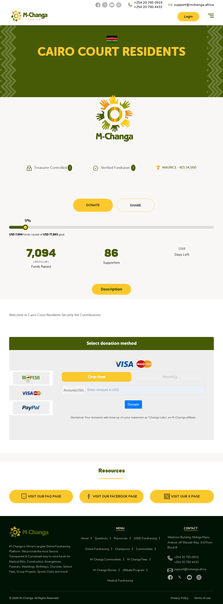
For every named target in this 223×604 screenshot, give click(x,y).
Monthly (170, 377)
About (85, 538)
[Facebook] (97, 4)
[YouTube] (111, 4)
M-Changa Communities (105, 560)
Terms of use (202, 598)
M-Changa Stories (105, 570)
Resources (121, 538)
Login (188, 16)
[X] (104, 4)
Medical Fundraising (120, 581)
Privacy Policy (180, 598)
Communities (144, 549)
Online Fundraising (97, 549)
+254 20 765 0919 (148, 2)
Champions (122, 549)
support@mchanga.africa (194, 5)
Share (135, 205)
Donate (133, 404)
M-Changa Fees (137, 560)
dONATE (93, 205)
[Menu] (211, 16)
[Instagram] (118, 4)
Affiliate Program (133, 570)
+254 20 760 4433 (148, 7)
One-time (96, 377)
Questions (101, 538)
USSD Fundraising (145, 538)
